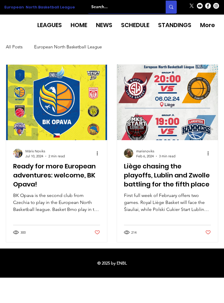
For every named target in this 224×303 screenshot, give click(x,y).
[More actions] (99, 153)
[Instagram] (216, 6)
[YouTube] (200, 6)
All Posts (14, 47)
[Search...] (171, 7)
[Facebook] (208, 6)
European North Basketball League (39, 7)
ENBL (122, 263)
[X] (192, 6)
